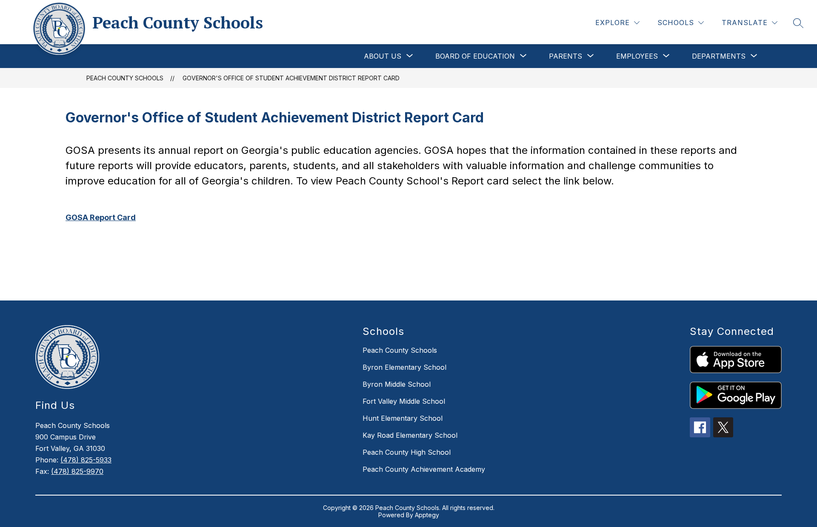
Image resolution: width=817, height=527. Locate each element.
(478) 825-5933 (85, 460)
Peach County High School (407, 452)
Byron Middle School (397, 384)
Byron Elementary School (404, 367)
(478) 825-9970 (77, 471)
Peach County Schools (124, 78)
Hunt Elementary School (403, 418)
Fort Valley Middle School (404, 401)
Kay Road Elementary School (410, 435)
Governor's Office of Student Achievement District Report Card (291, 78)
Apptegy (427, 514)
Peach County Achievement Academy (424, 469)
